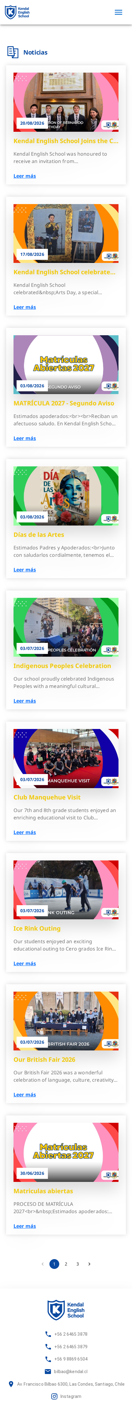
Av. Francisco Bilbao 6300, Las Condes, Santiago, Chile (71, 1384)
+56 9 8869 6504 (70, 1359)
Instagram (70, 1396)
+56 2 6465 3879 (70, 1346)
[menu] (118, 12)
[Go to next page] (89, 1264)
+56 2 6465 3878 (70, 1334)
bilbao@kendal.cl (70, 1371)
